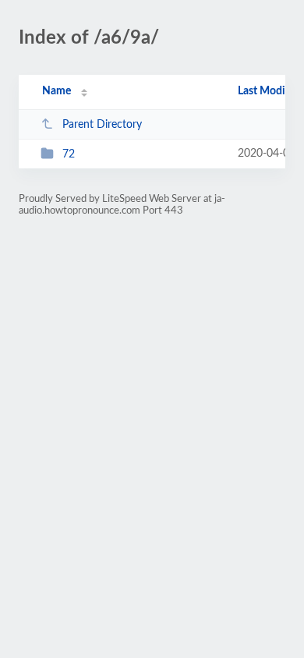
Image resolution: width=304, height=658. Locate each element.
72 (68, 154)
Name (56, 91)
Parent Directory (102, 124)
